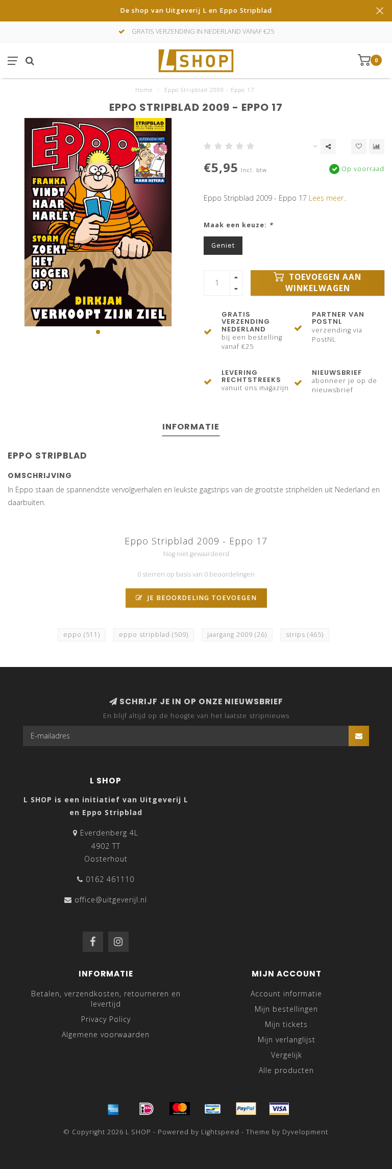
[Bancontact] (213, 1108)
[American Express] (113, 1108)
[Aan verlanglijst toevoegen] (358, 146)
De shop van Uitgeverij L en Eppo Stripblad (196, 10)
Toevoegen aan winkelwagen (323, 283)
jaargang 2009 (237, 634)
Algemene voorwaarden (106, 1034)
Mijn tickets (286, 1024)
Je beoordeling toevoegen (201, 597)
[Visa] (279, 1108)
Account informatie (286, 993)
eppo (81, 634)
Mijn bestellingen (286, 1009)
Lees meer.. (328, 198)
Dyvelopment (305, 1132)
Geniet (223, 245)
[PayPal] (246, 1108)
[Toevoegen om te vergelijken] (376, 146)
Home (144, 89)
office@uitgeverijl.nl (111, 899)
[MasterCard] (179, 1108)
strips (305, 634)
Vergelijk (286, 1055)
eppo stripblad (153, 634)
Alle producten (286, 1070)
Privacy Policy (106, 1019)
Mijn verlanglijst (286, 1039)
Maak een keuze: (238, 225)
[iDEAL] (146, 1108)
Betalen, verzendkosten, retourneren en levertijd (106, 999)
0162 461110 (110, 879)
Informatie (190, 427)
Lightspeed (220, 1132)
